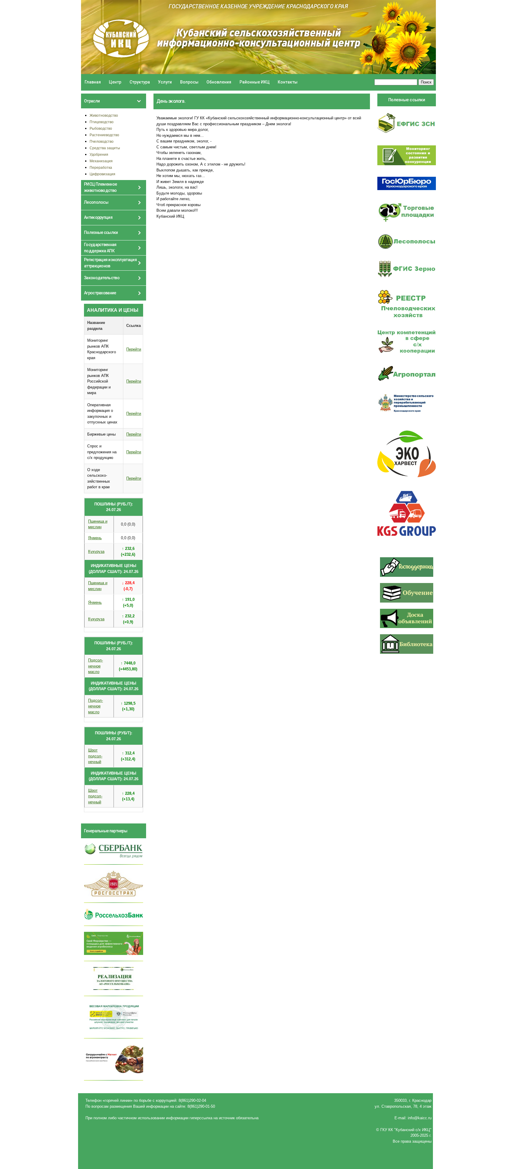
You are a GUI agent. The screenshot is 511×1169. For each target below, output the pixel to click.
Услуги (165, 82)
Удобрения (99, 154)
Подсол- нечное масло (95, 666)
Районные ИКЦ (255, 82)
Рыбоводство (101, 128)
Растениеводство (104, 135)
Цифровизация (102, 174)
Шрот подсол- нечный (95, 756)
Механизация (101, 161)
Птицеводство (102, 122)
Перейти (133, 349)
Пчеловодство (102, 141)
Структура (140, 82)
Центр (115, 82)
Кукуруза (96, 551)
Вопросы (189, 82)
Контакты (287, 82)
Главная (93, 82)
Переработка (101, 167)
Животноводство (104, 115)
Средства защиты (105, 148)
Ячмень (95, 538)
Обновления (218, 82)
